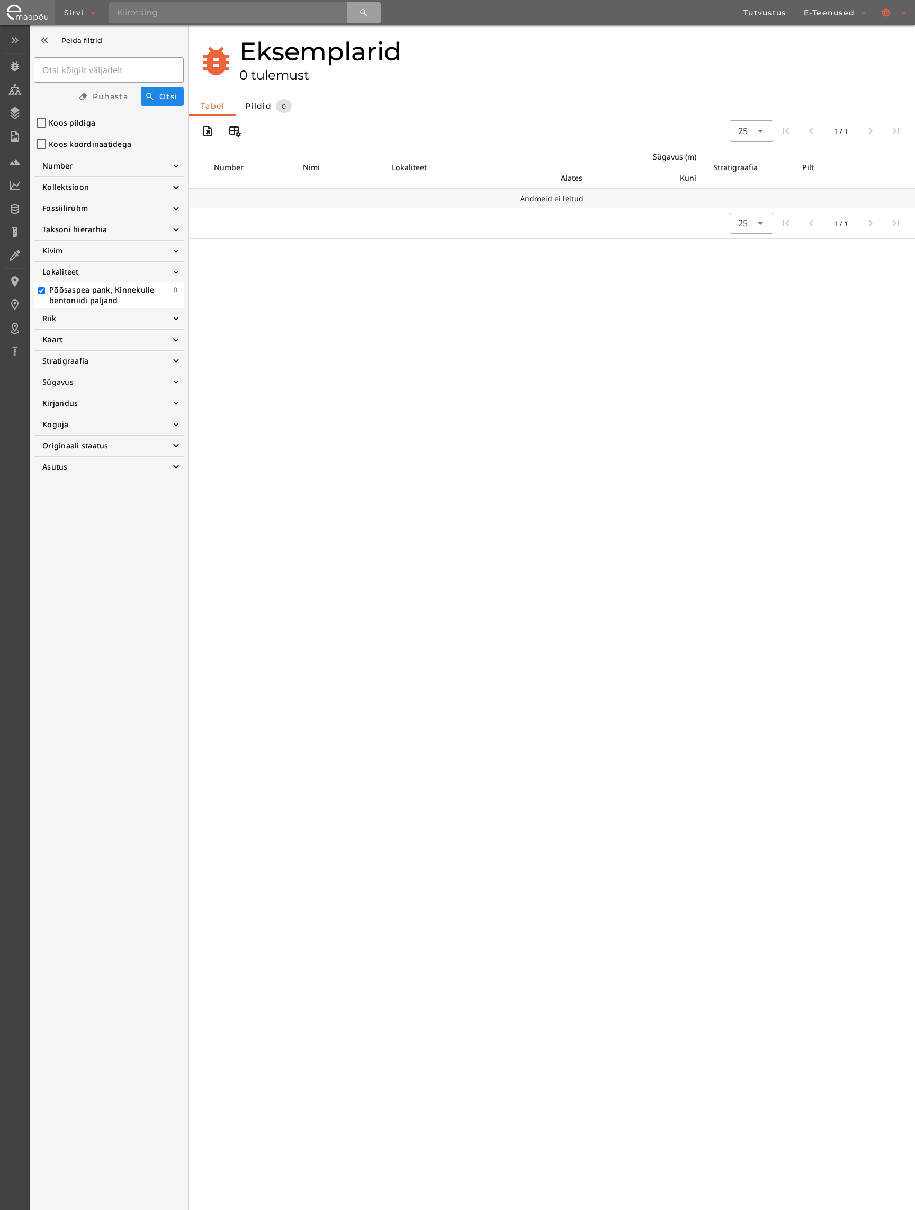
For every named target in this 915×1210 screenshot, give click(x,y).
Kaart (52, 339)
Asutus (55, 467)
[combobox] (751, 131)
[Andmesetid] (14, 208)
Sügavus (58, 382)
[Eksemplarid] (14, 66)
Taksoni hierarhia (74, 229)
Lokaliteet (60, 272)
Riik (49, 318)
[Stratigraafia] (14, 112)
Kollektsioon (65, 187)
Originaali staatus (75, 445)
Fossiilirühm (65, 208)
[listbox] (14, 196)
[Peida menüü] (14, 40)
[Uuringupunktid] (14, 304)
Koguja (55, 424)
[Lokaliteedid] (14, 281)
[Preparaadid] (14, 255)
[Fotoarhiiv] (14, 136)
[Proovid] (14, 162)
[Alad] (14, 328)
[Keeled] (895, 12)
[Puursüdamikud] (14, 351)
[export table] (207, 131)
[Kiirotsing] (364, 12)
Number (57, 166)
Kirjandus (60, 403)
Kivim (52, 250)
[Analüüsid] (14, 232)
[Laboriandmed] (14, 185)
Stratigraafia (65, 361)
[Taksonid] (14, 89)
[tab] (212, 106)
